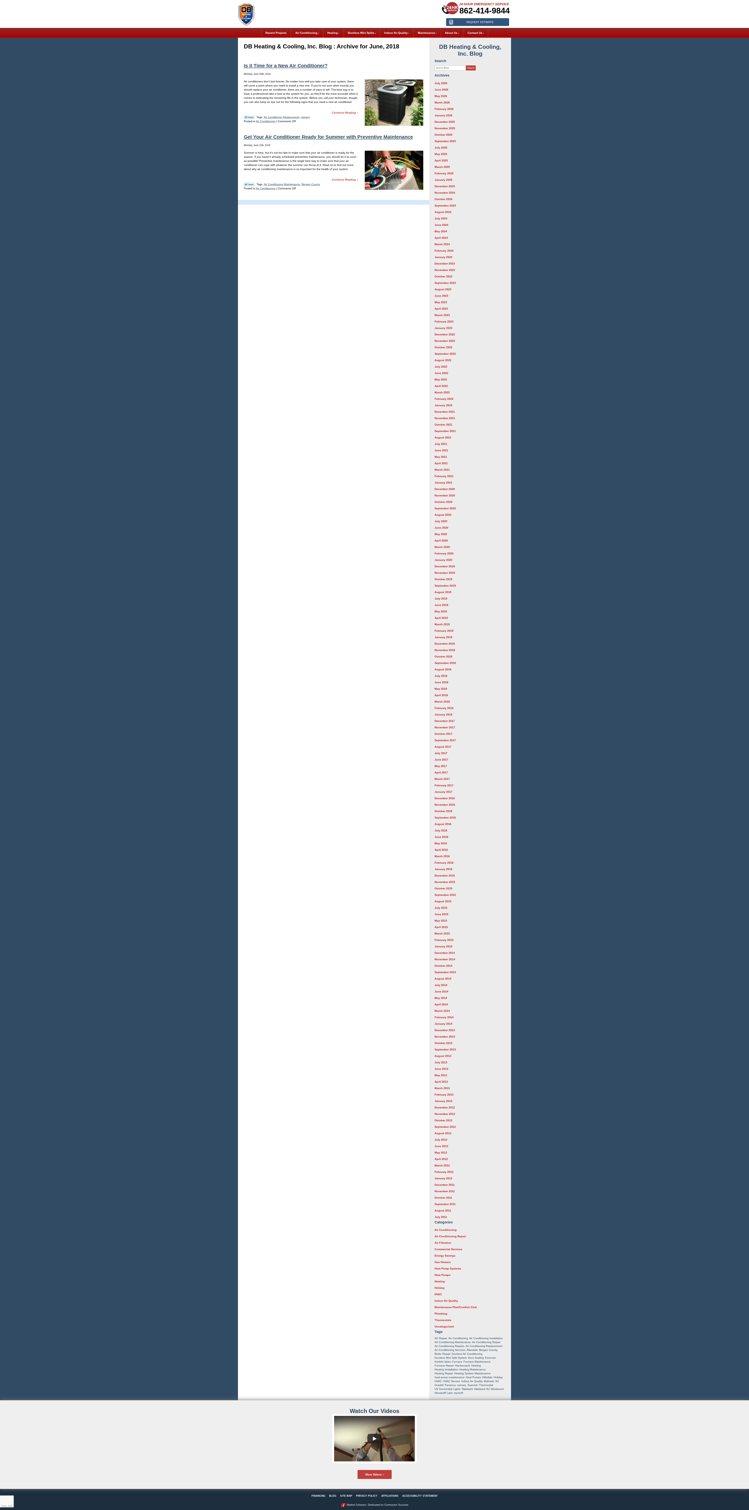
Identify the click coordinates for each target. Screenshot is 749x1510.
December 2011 (445, 1184)
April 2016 (441, 849)
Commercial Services (448, 1249)
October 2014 (443, 965)
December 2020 (445, 489)
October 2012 (443, 1120)
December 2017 (445, 720)
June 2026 (441, 89)
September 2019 (445, 585)
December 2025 (445, 121)
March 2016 (442, 856)
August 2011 (443, 1210)
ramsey (305, 117)
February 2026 (444, 108)
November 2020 (445, 495)
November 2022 (445, 340)
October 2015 (443, 888)
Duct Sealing (476, 1357)
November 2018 (445, 650)
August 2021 (443, 437)
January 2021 (443, 482)
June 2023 (441, 295)
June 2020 (441, 527)
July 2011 (441, 1217)
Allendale (472, 1349)
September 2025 (445, 141)
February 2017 (444, 785)
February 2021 (444, 476)
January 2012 (443, 1178)
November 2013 (445, 1036)
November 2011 (445, 1191)
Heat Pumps (443, 1275)
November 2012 (445, 1113)
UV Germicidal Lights (448, 1389)
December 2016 (445, 798)
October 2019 (443, 579)
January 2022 (443, 405)
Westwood (497, 1389)
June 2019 (441, 605)
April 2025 (441, 160)
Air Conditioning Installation (486, 1338)
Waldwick (467, 1389)
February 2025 (444, 173)
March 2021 (442, 469)
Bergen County (311, 184)
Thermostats (443, 1320)
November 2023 (445, 270)
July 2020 (441, 521)
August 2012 (443, 1133)
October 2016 (443, 811)
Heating (440, 1281)
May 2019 (441, 611)
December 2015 (445, 875)
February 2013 (444, 1094)
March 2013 (442, 1088)
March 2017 (442, 778)
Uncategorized (444, 1326)
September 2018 (445, 663)
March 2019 (442, 624)
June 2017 (441, 759)
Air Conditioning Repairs (449, 1346)
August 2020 (443, 514)
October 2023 (443, 276)
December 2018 (445, 643)
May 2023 (441, 302)
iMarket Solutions (356, 1505)
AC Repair (441, 1338)
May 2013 (441, 1075)
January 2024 (443, 257)
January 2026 (443, 115)
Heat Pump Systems (448, 1268)
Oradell (439, 1385)
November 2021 (445, 418)
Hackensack (462, 1365)
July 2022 (441, 366)
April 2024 (441, 237)
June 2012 (441, 1146)
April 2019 (441, 617)
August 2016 (443, 824)
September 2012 (445, 1126)
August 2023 (443, 289)
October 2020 (443, 501)
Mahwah (489, 1381)
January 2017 (443, 791)
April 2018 (441, 695)
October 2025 (443, 134)
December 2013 (445, 1030)
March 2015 (442, 933)
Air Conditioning (265, 121)
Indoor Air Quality (446, 1300)
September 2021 (445, 431)
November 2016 (445, 804)
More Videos (373, 1474)
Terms (10, 1506)
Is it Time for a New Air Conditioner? (285, 65)
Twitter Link (249, 117)
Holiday (440, 1287)
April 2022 (441, 386)
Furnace (457, 1361)
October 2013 (443, 1043)
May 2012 (441, 1152)
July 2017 (441, 753)
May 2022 (441, 379)
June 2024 (441, 224)
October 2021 (443, 424)
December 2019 (445, 566)
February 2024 (444, 250)
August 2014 (443, 978)
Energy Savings (445, 1255)
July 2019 (441, 598)
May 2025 (441, 154)
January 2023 (443, 328)
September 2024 (445, 205)
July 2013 (441, 1062)
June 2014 (441, 991)
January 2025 (443, 179)
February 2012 (444, 1171)
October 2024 (443, 199)
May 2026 (441, 96)
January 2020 (443, 559)
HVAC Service (451, 1381)
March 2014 (442, 1010)
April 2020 (441, 540)
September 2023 (445, 282)
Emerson (490, 1357)
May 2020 (441, 534)
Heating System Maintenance (472, 1373)
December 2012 (445, 1107)
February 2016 (444, 862)
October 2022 (443, 347)
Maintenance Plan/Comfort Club (456, 1307)
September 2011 (445, 1204)
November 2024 (445, 192)
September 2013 (445, 1049)
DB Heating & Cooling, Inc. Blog (470, 50)
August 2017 (443, 746)
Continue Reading (344, 112)
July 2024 (441, 218)
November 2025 (445, 128)
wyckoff (458, 1392)
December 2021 (445, 411)
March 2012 (442, 1165)
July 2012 (441, 1139)
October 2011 (443, 1197)
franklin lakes (443, 1361)
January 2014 (443, 1023)
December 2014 (445, 952)
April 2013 (441, 1081)
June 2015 (441, 914)
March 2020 (442, 547)
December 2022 (445, 334)
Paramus (450, 1385)
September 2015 (445, 894)
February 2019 (444, 630)
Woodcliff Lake (444, 1392)
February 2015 (444, 940)
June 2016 (441, 836)
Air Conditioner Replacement (281, 117)
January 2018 (443, 714)
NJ (497, 1381)
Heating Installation (446, 1369)
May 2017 (441, 766)
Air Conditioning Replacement (484, 1346)
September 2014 (445, 972)
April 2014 (441, 1004)
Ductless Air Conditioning (467, 1353)
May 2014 (441, 998)
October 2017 (443, 733)
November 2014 (445, 959)
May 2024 (441, 231)
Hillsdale (487, 1377)
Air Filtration (443, 1242)
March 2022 (442, 392)
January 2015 (443, 946)
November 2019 (445, 572)
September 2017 (445, 740)
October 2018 (443, 656)
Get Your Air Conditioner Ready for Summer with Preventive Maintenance (328, 137)
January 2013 (443, 1101)
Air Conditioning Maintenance (282, 184)
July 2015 (441, 907)
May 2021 (441, 456)
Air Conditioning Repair (450, 1236)
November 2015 (445, 882)
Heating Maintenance (472, 1369)
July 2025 (441, 147)
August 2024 (443, 212)
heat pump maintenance (450, 1377)
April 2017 (441, 772)
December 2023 (445, 263)
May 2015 (441, 920)
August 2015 (443, 901)
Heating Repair (444, 1373)
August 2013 (443, 1055)
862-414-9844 (484, 10)
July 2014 (441, 985)
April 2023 (441, 308)
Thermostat (486, 1385)
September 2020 (445, 508)
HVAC (438, 1294)
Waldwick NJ (482, 1389)
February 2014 (444, 1017)
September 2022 (445, 353)
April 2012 (441, 1159)
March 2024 (442, 244)
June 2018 (441, 682)
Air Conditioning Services (450, 1349)
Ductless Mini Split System (451, 1357)
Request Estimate (480, 22)
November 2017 (445, 727)
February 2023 (444, 321)
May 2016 (441, 843)
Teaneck (472, 1385)
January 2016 (443, 869)
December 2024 (445, 186)
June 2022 (441, 373)
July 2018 (441, 675)
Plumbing (441, 1313)
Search (471, 68)
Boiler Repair (443, 1353)
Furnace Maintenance (477, 1361)
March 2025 (442, 166)
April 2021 (441, 463)
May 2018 (441, 688)
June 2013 (441, 1068)
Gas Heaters (443, 1262)
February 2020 (444, 553)
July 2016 (441, 830)
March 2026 (442, 102)
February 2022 (444, 398)
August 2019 (443, 592)
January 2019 (443, 637)
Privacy (3, 1506)
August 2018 (443, 669)
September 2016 (445, 817)
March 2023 (442, 315)
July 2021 (441, 443)
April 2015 (441, 927)
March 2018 (442, 701)
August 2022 (443, 360)
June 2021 (441, 450)
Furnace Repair (444, 1365)
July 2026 (441, 83)
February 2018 (444, 708)
